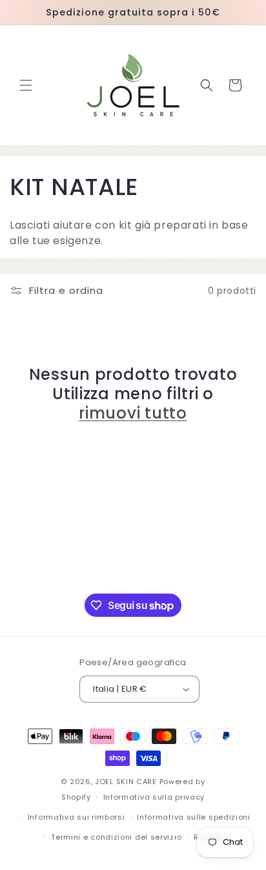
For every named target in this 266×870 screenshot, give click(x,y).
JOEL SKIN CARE (126, 781)
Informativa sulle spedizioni (194, 817)
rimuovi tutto (133, 413)
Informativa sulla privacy (154, 797)
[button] (26, 85)
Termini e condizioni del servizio (116, 837)
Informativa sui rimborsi (76, 817)
